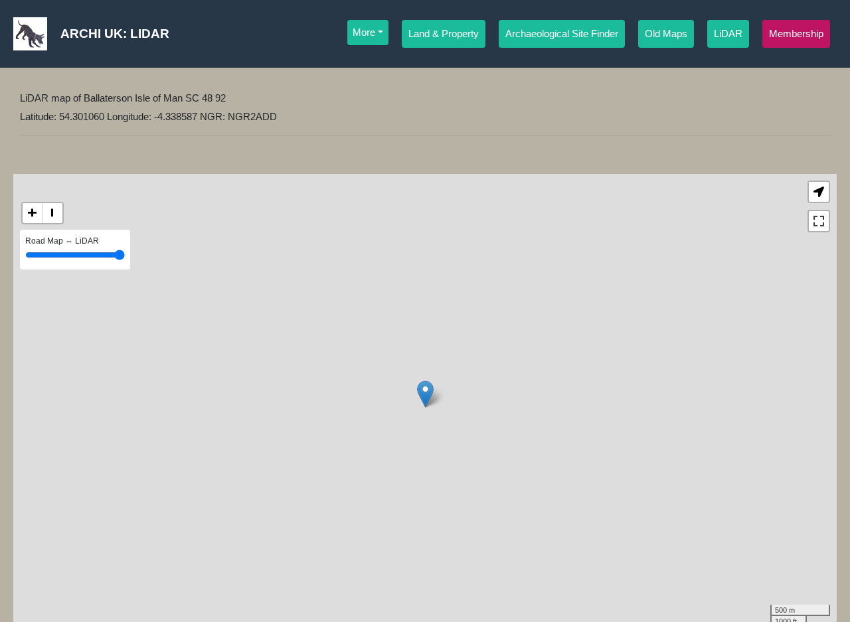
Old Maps (666, 34)
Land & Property (443, 34)
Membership (796, 34)
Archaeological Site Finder (561, 34)
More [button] (364, 32)
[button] (819, 192)
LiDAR (728, 34)
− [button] (52, 212)
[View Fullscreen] (819, 221)
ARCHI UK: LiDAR (114, 33)
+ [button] (32, 212)
